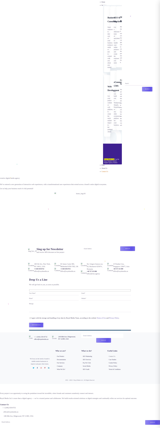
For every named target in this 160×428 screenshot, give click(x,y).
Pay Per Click (87, 363)
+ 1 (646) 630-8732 (40, 337)
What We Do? (61, 369)
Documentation (61, 359)
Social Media (86, 366)
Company (60, 366)
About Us (104, 168)
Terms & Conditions (115, 369)
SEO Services (87, 359)
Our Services (60, 363)
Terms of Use (101, 318)
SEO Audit (86, 369)
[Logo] (23, 86)
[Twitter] (33, 368)
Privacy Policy (114, 318)
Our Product (60, 356)
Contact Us (104, 171)
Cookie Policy (113, 363)
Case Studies (112, 359)
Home (103, 2)
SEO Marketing (87, 356)
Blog (102, 165)
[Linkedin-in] (48, 368)
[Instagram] (41, 368)
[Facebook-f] (37, 368)
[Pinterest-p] (45, 368)
